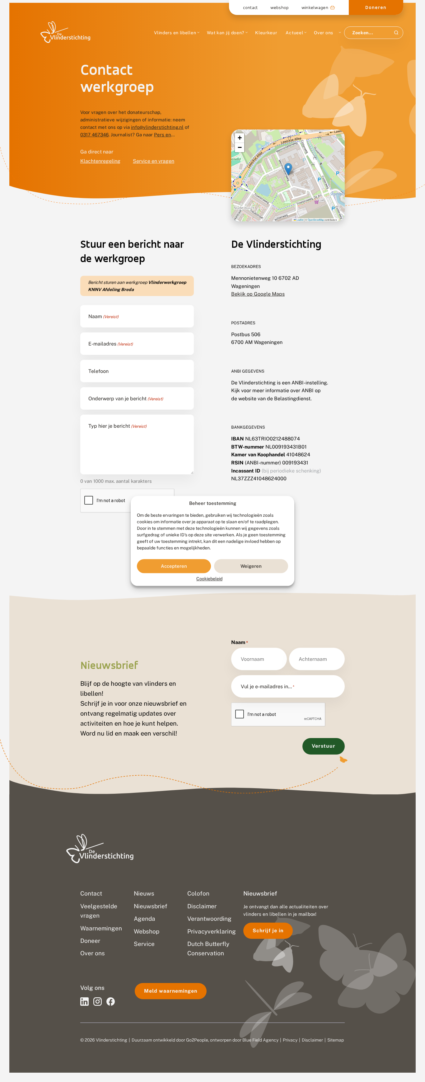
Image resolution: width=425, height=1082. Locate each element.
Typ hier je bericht (117, 426)
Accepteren (174, 566)
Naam (103, 316)
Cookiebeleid (209, 578)
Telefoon (98, 371)
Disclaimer (312, 1039)
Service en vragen (153, 161)
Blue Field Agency (260, 1039)
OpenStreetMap (316, 219)
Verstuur (323, 746)
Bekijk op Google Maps (258, 294)
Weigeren (251, 566)
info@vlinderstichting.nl (157, 127)
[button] (288, 169)
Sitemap (335, 1039)
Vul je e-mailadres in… (267, 686)
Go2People (197, 1039)
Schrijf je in (268, 931)
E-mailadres (110, 344)
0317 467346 (94, 134)
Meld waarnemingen (170, 991)
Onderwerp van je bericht (125, 399)
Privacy (290, 1039)
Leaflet (299, 219)
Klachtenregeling (100, 161)
